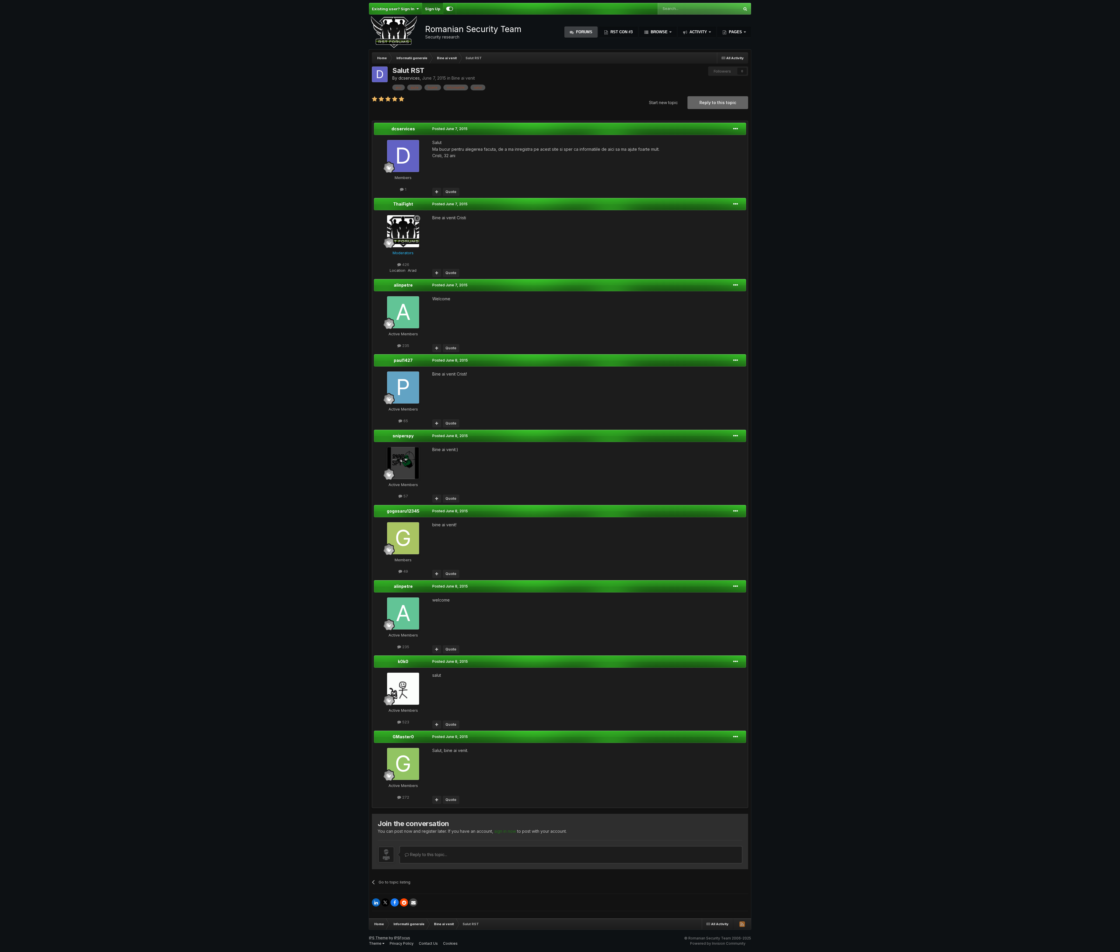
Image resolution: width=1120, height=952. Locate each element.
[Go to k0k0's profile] (403, 689)
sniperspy (403, 435)
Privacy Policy (402, 943)
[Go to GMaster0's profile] (403, 764)
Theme (375, 943)
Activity (698, 32)
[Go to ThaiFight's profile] (403, 231)
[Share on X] (385, 902)
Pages (735, 32)
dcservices (409, 78)
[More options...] (735, 128)
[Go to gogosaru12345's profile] (403, 538)
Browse (659, 32)
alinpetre (403, 285)
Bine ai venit (463, 78)
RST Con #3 (621, 32)
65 (405, 420)
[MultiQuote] (436, 192)
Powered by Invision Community (718, 943)
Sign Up (432, 8)
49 (405, 571)
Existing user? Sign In (394, 8)
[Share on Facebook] (395, 902)
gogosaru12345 (403, 511)
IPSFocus (402, 938)
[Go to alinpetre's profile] (403, 312)
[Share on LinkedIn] (376, 902)
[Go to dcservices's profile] (380, 74)
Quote (450, 192)
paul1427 (403, 360)
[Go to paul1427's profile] (403, 387)
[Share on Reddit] (404, 902)
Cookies (450, 943)
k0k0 (403, 661)
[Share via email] (413, 902)
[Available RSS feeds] (742, 924)
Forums (583, 32)
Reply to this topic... (428, 854)
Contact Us (428, 943)
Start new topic (663, 102)
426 (405, 264)
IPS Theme (378, 938)
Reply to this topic (717, 102)
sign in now (505, 831)
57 (405, 496)
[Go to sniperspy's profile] (403, 463)
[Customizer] (449, 9)
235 (405, 345)
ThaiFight (403, 203)
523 (405, 722)
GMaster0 (403, 736)
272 (405, 797)
